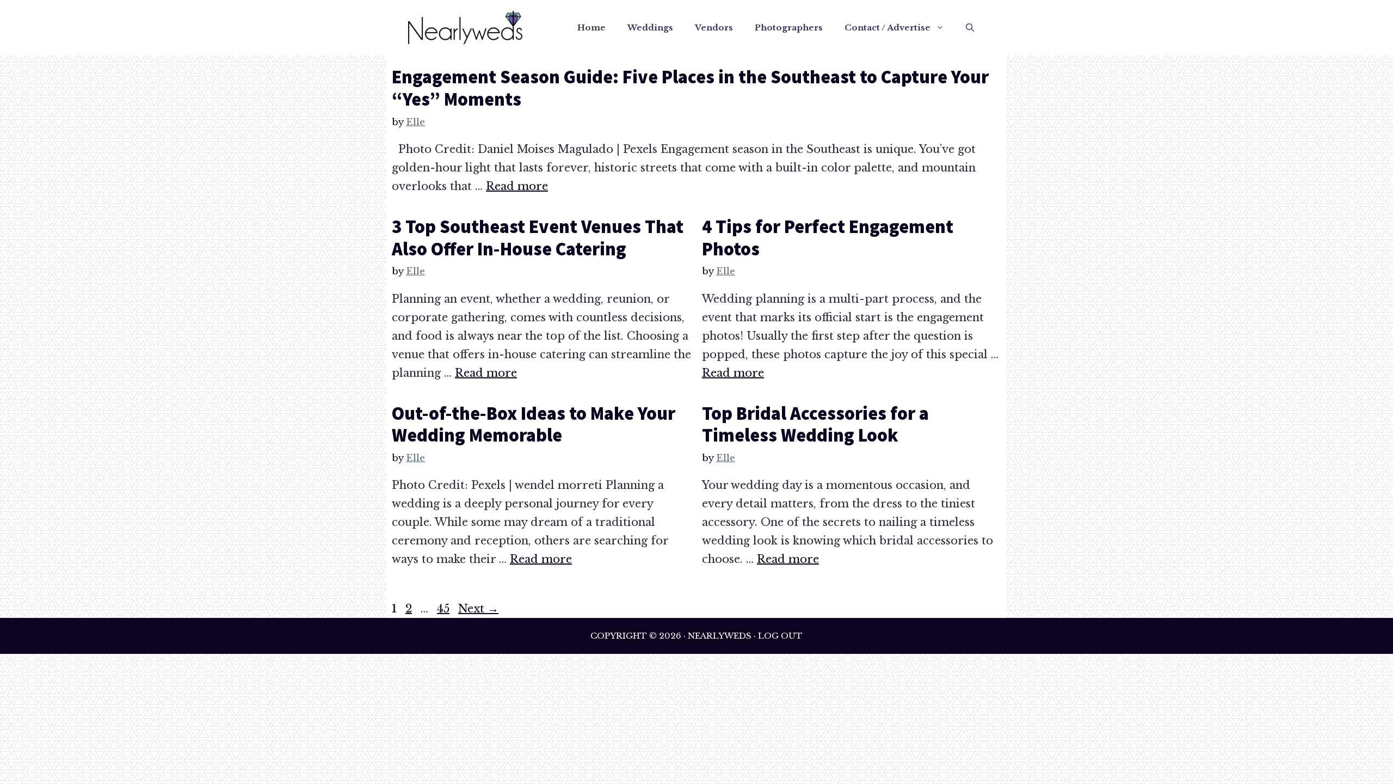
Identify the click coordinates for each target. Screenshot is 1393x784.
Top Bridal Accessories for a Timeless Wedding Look (815, 424)
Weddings (650, 27)
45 (444, 608)
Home (591, 27)
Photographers (789, 27)
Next (478, 608)
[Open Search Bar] (970, 27)
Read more (517, 186)
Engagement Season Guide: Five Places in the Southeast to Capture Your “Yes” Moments (690, 88)
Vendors (714, 27)
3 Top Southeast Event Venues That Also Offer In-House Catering (537, 237)
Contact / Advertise (887, 27)
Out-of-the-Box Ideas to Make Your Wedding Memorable (533, 424)
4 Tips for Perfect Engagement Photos (827, 237)
